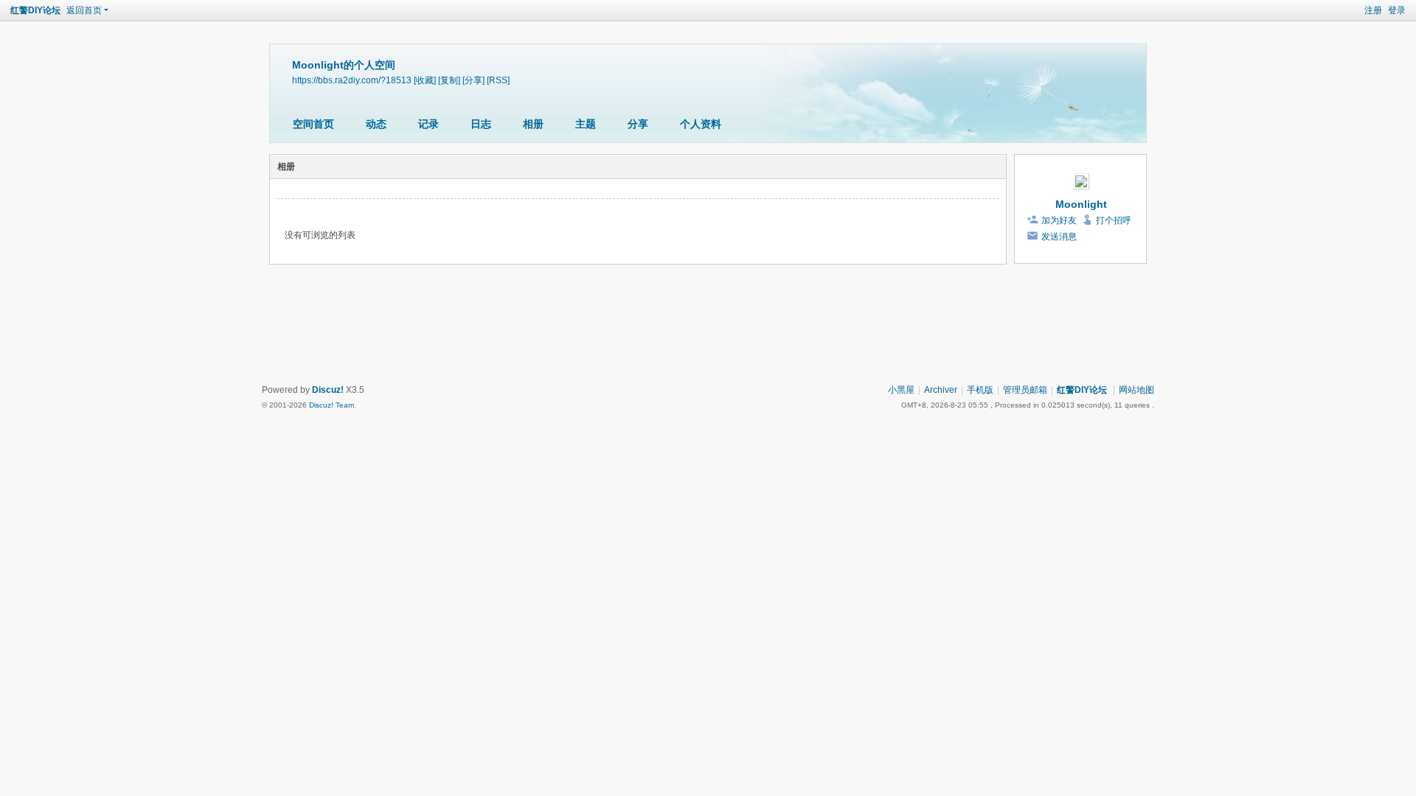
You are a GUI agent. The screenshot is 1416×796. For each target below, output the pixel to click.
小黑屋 (901, 390)
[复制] (449, 80)
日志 (481, 124)
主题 (585, 124)
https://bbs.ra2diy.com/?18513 (352, 80)
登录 (1397, 10)
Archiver (940, 390)
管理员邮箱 (1025, 390)
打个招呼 (1113, 220)
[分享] (473, 80)
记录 (428, 124)
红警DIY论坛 (35, 10)
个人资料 (700, 124)
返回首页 (84, 10)
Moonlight (1081, 204)
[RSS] (498, 80)
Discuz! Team (331, 405)
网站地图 (1136, 390)
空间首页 (313, 124)
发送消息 (1059, 236)
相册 (533, 124)
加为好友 (1059, 220)
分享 (638, 124)
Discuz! (328, 390)
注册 (1373, 10)
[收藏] (425, 80)
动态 (376, 124)
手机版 (980, 390)
